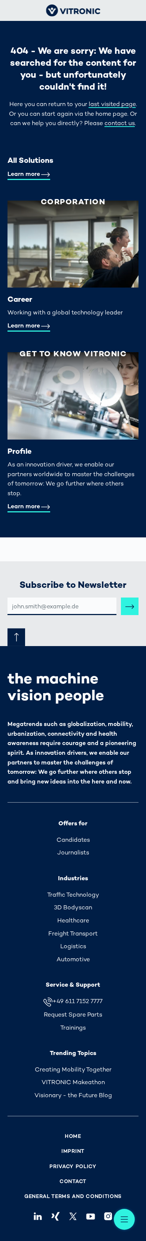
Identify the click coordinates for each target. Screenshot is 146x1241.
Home (73, 1136)
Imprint (73, 1151)
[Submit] (130, 606)
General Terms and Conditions (73, 1196)
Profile (19, 451)
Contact (73, 1181)
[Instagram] (108, 1216)
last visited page (112, 104)
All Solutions (30, 160)
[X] (73, 1216)
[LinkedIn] (37, 1216)
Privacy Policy (73, 1166)
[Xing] (55, 1216)
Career (19, 299)
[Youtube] (91, 1216)
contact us (119, 123)
